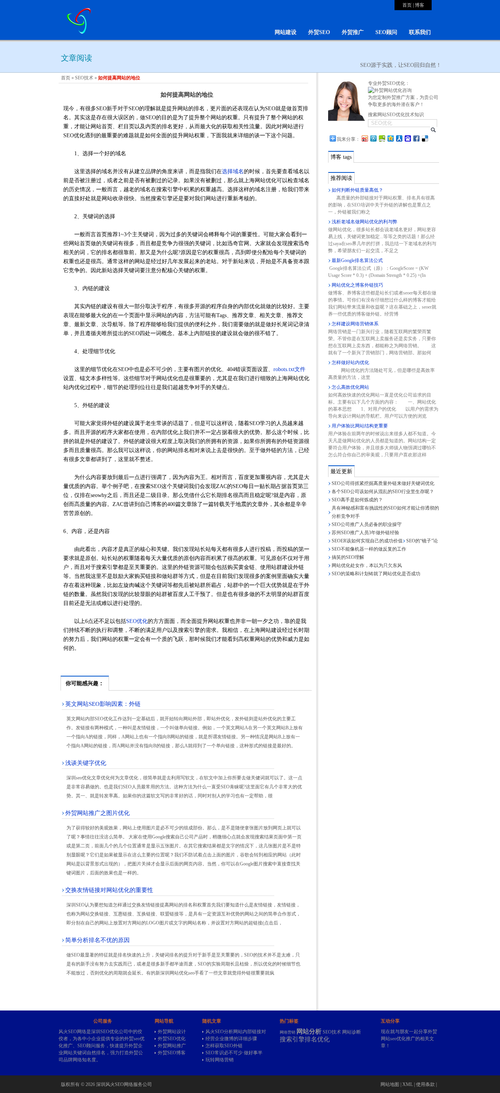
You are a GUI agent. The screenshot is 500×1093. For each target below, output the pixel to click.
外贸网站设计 (172, 1031)
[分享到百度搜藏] (407, 138)
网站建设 (285, 32)
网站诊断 (351, 1032)
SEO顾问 (386, 32)
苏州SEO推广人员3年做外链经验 (365, 532)
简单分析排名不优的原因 (97, 940)
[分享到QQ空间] (390, 138)
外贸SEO (319, 32)
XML (407, 1084)
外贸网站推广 (172, 1045)
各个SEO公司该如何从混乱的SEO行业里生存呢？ (383, 491)
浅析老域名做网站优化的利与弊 (364, 221)
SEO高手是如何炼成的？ (357, 500)
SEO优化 (137, 621)
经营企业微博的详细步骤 (231, 1038)
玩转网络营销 (219, 1059)
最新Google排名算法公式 (357, 260)
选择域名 (233, 171)
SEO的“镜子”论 (422, 541)
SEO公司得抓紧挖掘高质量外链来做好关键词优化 (383, 483)
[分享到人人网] (399, 138)
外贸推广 (353, 32)
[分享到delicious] (424, 138)
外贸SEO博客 (172, 1052)
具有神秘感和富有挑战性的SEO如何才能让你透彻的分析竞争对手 (385, 512)
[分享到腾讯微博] (373, 138)
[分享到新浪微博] (364, 138)
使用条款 (425, 1084)
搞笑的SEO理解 (348, 557)
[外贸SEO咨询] (390, 90)
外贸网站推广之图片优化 (97, 813)
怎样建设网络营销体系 (355, 324)
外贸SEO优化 (172, 1038)
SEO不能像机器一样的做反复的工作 (369, 549)
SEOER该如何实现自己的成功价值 (367, 541)
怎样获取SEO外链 (224, 1045)
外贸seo (132, 1038)
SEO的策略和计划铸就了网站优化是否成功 (376, 573)
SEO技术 (84, 78)
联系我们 (420, 32)
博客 (419, 5)
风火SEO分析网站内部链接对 (235, 1031)
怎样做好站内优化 (350, 362)
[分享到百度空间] (381, 138)
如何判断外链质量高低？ (357, 190)
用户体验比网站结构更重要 (360, 426)
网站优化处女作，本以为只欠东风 (367, 565)
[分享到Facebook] (416, 138)
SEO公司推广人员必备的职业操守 (367, 524)
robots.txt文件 (289, 369)
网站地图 (389, 1084)
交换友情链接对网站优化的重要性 (109, 890)
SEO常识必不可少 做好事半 (233, 1052)
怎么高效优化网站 (350, 387)
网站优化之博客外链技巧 (357, 285)
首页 (407, 5)
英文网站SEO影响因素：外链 (103, 704)
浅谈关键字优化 (85, 763)
